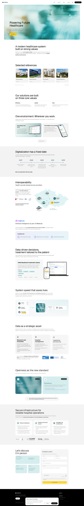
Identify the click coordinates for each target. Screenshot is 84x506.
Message (44, 465)
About (64, 2)
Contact (68, 2)
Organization (57, 455)
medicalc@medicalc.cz (31, 457)
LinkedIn (17, 498)
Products (59, 2)
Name (44, 455)
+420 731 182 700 (30, 458)
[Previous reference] (65, 85)
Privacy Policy (44, 479)
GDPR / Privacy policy (62, 497)
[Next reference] (68, 85)
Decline (47, 503)
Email (43, 460)
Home (54, 2)
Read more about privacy (29, 503)
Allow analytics (54, 503)
